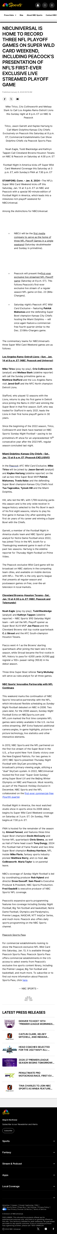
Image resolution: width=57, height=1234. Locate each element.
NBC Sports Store (9, 1207)
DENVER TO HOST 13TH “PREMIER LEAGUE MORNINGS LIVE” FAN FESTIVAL (35, 1022)
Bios (21, 15)
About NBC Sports (34, 15)
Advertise (6, 1205)
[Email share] (17, 99)
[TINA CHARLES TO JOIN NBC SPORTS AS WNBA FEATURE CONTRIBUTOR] (9, 1088)
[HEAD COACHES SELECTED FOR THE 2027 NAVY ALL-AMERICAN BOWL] (9, 1049)
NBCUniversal (18, 1214)
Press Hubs (9, 15)
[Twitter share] (11, 99)
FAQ (36, 1205)
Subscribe (8, 1130)
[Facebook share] (4, 99)
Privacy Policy (43, 1207)
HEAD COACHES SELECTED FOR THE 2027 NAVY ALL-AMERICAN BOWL (34, 1048)
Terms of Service (39, 1209)
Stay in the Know (9, 1120)
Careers (14, 1205)
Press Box (22, 1207)
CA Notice (28, 1209)
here (25, 980)
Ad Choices (32, 1207)
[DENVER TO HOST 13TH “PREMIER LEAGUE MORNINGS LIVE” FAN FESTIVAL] (9, 1024)
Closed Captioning (26, 1205)
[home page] (12, 5)
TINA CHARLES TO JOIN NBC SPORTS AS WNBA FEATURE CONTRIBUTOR (35, 1087)
